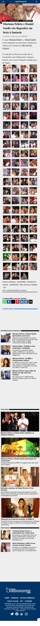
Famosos (15, 598)
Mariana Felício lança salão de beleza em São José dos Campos (24, 373)
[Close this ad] (38, 619)
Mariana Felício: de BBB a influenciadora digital (22, 359)
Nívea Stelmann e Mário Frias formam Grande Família (23, 544)
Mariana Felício (15, 40)
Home (5, 20)
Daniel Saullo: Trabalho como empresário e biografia (23, 347)
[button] (4, 2)
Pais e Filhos (13, 601)
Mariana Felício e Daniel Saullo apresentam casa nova (24, 335)
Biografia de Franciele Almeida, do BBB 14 (17, 519)
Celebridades (27, 20)
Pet (21, 601)
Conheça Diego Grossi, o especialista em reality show (23, 532)
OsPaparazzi (20, 1)
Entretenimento (27, 598)
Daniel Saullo (30, 40)
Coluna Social (14, 20)
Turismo (28, 601)
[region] (20, 623)
